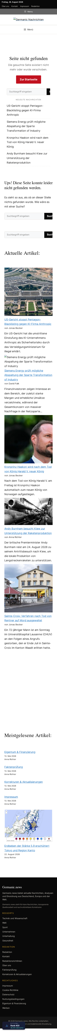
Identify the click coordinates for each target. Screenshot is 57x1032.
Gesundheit (7, 940)
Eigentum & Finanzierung (19, 752)
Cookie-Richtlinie (10, 990)
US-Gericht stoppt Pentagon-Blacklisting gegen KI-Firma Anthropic (25, 110)
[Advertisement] (28, 690)
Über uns (5, 6)
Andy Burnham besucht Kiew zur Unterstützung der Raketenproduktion (27, 158)
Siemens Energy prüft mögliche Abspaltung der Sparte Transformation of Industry (26, 126)
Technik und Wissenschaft (14, 918)
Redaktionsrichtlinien (12, 961)
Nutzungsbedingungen (13, 999)
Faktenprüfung (13, 766)
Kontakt (14, 6)
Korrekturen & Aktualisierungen (23, 781)
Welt (4, 922)
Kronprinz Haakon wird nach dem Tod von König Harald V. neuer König (27, 142)
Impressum (24, 6)
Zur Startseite (28, 79)
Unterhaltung (8, 936)
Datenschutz (8, 994)
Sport (5, 927)
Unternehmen (8, 931)
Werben (6, 1008)
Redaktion (35, 6)
